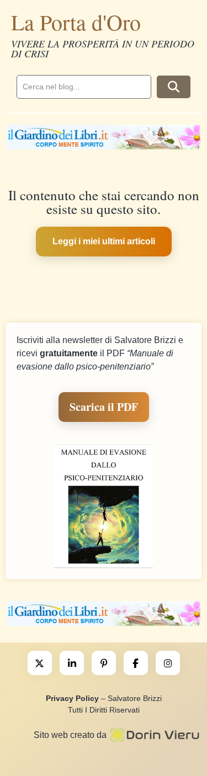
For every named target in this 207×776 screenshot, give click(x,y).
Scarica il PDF (104, 407)
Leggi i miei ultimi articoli (103, 241)
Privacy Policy (72, 698)
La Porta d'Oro (76, 21)
